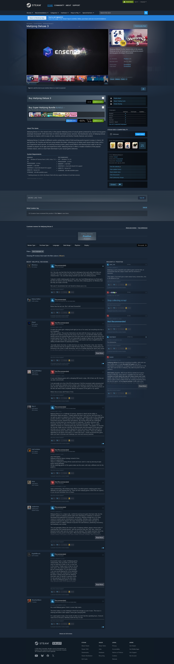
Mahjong (117, 79)
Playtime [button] (77, 245)
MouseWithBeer (37, 371)
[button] (30, 12)
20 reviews (34, 267)
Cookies (114, 656)
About (68, 5)
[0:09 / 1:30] (67, 52)
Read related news (115, 172)
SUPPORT (76, 5)
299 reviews (35, 410)
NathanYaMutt (36, 299)
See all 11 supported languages (118, 124)
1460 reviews (35, 301)
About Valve (102, 646)
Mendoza (34, 265)
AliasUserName (36, 600)
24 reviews (34, 326)
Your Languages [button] (36, 251)
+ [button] (126, 79)
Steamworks (85, 652)
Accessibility (116, 649)
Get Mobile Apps (134, 649)
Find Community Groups (117, 177)
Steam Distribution (87, 656)
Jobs (100, 649)
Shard (34, 322)
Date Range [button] (66, 245)
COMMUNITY (59, 5)
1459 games (35, 483)
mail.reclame (36, 449)
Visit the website (115, 166)
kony (33, 481)
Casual (112, 79)
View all (145, 207)
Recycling (102, 656)
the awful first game (128, 364)
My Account (132, 656)
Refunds (114, 659)
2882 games (35, 372)
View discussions (115, 175)
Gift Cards (85, 659)
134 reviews (35, 453)
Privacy (114, 646)
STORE (50, 5)
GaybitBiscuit (36, 553)
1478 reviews (35, 374)
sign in (136, 2)
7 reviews (34, 602)
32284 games (35, 508)
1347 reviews (35, 485)
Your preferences (142, 228)
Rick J (34, 406)
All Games (29, 23)
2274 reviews (35, 555)
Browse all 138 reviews (66, 633)
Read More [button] (99, 353)
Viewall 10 (142, 145)
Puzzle (122, 79)
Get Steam (132, 646)
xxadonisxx (35, 506)
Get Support (133, 652)
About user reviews (131, 228)
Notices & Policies (117, 652)
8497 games (35, 324)
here (59, 213)
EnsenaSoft (127, 64)
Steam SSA (85, 649)
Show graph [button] (141, 245)
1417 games (35, 451)
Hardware (101, 652)
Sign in (30, 88)
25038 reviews (35, 510)
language (142, 2)
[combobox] (121, 12)
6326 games (35, 408)
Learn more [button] (140, 134)
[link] (85, 120)
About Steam (85, 646)
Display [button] (86, 245)
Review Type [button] (31, 245)
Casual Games (38, 23)
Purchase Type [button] (44, 245)
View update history (115, 169)
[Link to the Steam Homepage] (34, 7)
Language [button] (56, 245)
